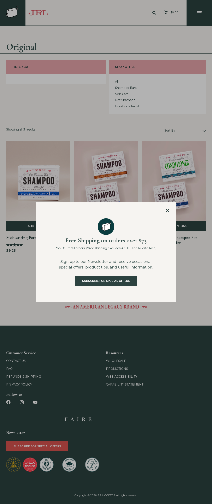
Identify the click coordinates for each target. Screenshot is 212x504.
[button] (167, 210)
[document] (106, 252)
